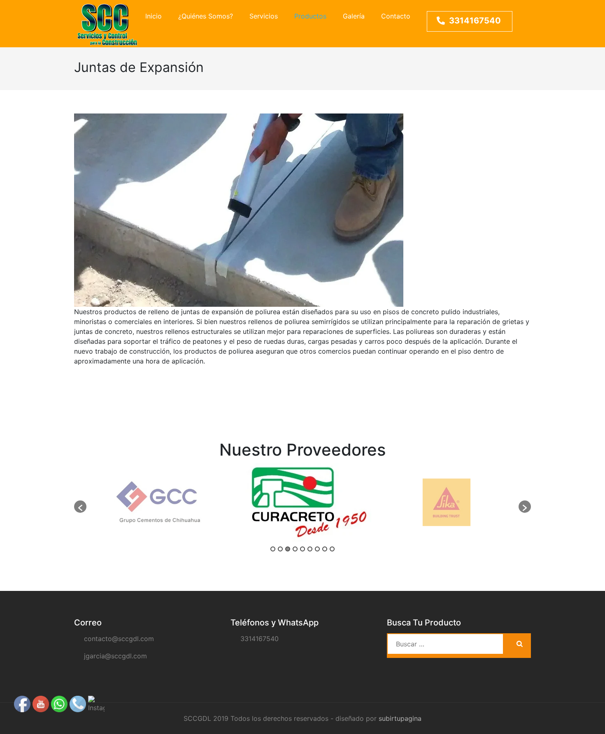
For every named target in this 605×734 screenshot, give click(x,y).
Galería (354, 16)
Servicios (263, 16)
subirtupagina (400, 718)
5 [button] (302, 548)
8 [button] (324, 548)
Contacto (395, 16)
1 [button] (272, 548)
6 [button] (309, 548)
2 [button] (280, 548)
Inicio (153, 16)
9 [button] (332, 548)
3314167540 (475, 20)
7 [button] (317, 548)
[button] (80, 506)
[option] (158, 502)
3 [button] (287, 548)
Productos (310, 16)
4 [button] (295, 548)
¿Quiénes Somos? (205, 16)
